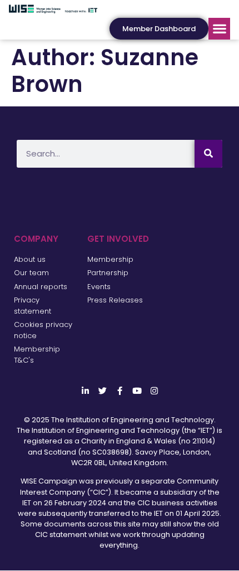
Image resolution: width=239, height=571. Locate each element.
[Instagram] (154, 391)
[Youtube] (137, 391)
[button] (219, 29)
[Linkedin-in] (85, 391)
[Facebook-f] (120, 391)
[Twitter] (102, 391)
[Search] (208, 154)
